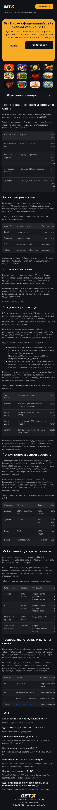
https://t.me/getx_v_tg (24, 704)
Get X (7, 12)
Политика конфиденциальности (28, 799)
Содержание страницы (21, 95)
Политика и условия (28, 802)
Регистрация (44, 7)
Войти (14, 45)
